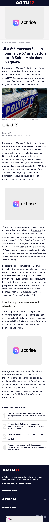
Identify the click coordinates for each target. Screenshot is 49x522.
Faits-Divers (9, 43)
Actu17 (25, 2)
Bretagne (24, 43)
